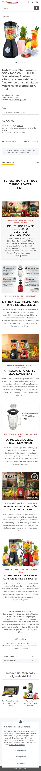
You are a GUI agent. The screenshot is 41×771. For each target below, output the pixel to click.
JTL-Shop (24, 768)
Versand (20, 126)
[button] (29, 2)
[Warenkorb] (37, 2)
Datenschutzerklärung (17, 745)
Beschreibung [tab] (8, 162)
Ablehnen (21, 763)
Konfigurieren (21, 757)
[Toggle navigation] (3, 1)
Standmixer (14, 97)
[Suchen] (36, 8)
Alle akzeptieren (21, 750)
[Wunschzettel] (33, 2)
